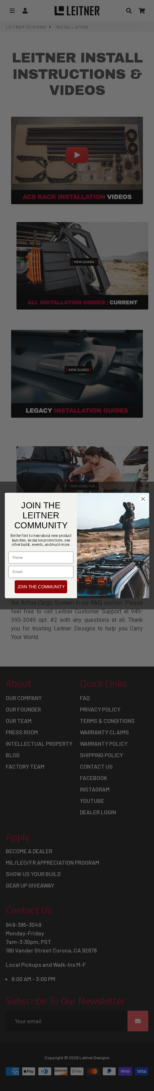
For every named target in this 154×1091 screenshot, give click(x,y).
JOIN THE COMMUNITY (41, 586)
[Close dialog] (143, 499)
